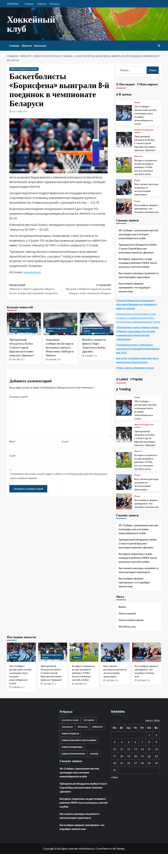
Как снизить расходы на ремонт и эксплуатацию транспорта (146, 189)
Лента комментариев (131, 619)
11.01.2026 (88, 356)
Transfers (67, 727)
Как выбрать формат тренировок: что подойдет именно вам (146, 208)
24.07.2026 (16, 359)
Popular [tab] (137, 379)
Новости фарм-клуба (73, 754)
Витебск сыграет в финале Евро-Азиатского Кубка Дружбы (94, 345)
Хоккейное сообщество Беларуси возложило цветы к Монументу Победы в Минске (60, 347)
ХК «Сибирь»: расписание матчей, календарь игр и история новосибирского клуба (138, 234)
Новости (41, 3)
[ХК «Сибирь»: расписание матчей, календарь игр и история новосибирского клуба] (124, 112)
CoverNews (102, 848)
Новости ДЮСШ (70, 733)
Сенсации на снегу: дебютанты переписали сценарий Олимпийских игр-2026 (137, 348)
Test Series (88, 720)
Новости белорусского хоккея (24, 69)
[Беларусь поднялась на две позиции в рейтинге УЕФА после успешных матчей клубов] (124, 164)
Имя (12, 441)
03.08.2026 (16, 687)
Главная (29, 3)
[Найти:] (133, 70)
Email (66, 441)
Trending (82, 727)
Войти (122, 606)
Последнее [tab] (126, 84)
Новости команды (72, 747)
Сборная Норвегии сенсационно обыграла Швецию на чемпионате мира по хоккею (136, 304)
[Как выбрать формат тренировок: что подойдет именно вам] (124, 206)
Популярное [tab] (148, 84)
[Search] (159, 46)
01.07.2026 (141, 680)
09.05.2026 (52, 359)
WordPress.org (127, 626)
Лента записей (127, 613)
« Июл (114, 777)
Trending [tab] (124, 389)
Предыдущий (33, 289)
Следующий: (88, 289)
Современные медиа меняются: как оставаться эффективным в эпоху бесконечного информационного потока (138, 317)
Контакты (55, 3)
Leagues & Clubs (70, 720)
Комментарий (19, 396)
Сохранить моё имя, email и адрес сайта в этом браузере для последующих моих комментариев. (58, 476)
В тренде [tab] (125, 94)
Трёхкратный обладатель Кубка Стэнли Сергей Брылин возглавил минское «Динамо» (21, 347)
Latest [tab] (123, 379)
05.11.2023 (17, 111)
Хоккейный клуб (31, 24)
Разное (137, 102)
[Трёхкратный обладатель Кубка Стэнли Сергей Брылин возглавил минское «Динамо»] (124, 139)
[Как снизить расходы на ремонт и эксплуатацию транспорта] (124, 186)
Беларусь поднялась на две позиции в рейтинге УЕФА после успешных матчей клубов (145, 167)
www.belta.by (32, 272)
